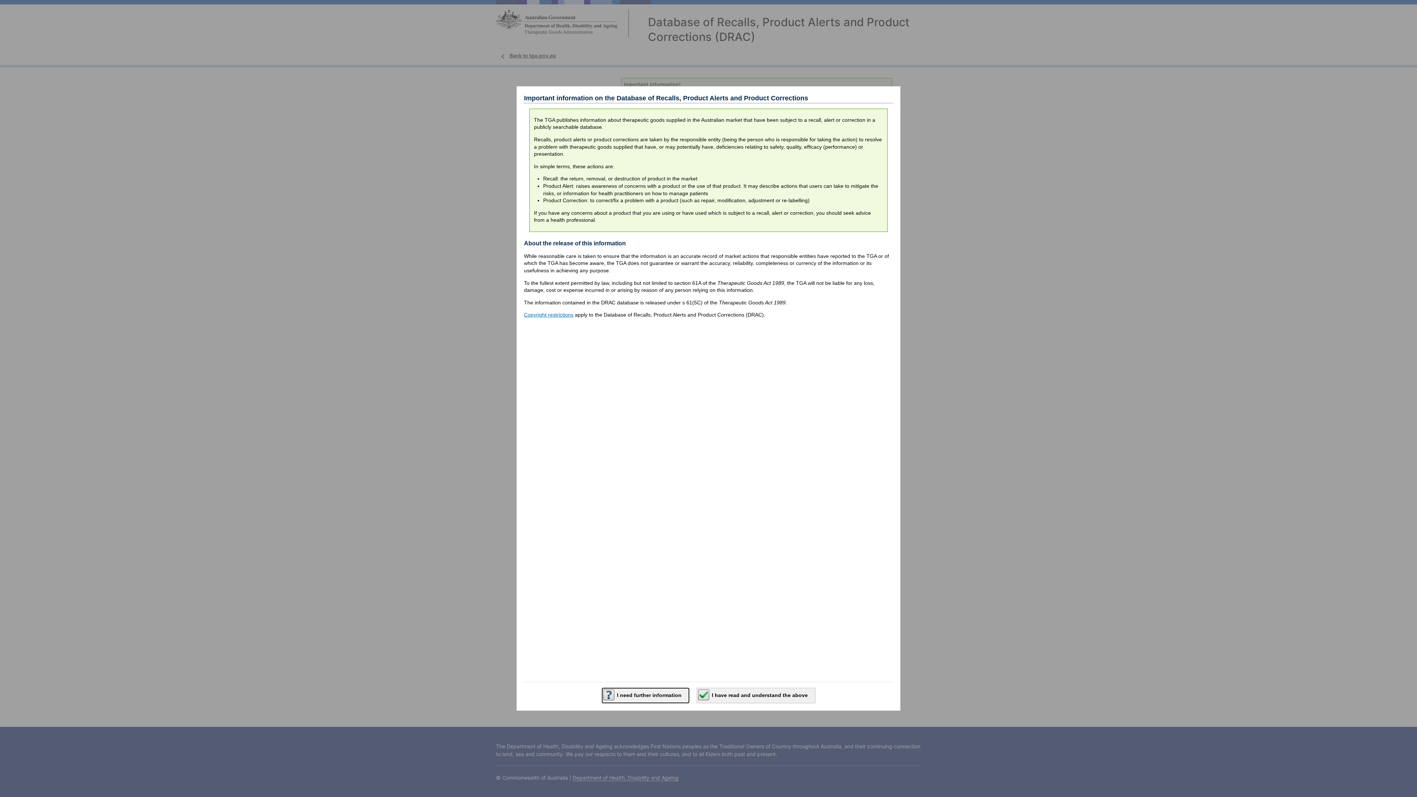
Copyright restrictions (548, 315)
